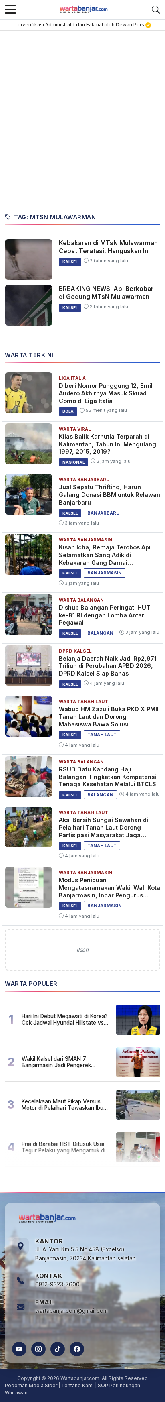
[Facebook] (77, 1349)
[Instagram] (38, 1349)
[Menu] (10, 9)
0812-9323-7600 (57, 1284)
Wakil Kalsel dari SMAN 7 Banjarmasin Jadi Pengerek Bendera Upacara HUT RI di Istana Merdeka (65, 1062)
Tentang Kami (77, 1385)
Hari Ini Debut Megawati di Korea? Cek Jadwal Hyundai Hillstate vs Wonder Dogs (65, 1019)
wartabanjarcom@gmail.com (71, 1311)
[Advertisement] (82, 117)
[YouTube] (19, 1349)
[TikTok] (57, 1349)
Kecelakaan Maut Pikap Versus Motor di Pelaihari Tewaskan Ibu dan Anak (62, 1104)
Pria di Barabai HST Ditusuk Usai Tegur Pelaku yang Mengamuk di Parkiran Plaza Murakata (63, 1147)
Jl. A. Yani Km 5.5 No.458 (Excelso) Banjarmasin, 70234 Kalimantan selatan (85, 1254)
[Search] (155, 9)
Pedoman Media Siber (31, 1385)
